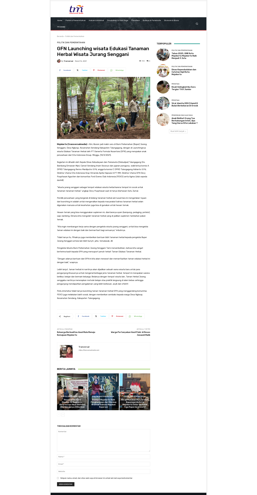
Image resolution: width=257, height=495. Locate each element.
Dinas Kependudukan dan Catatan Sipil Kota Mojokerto (184, 72)
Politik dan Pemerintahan (74, 36)
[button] (197, 24)
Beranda (60, 36)
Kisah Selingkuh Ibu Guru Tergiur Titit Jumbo (184, 88)
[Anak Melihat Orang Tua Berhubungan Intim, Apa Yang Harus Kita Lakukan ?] (163, 119)
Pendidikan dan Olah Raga (182, 115)
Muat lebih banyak (177, 131)
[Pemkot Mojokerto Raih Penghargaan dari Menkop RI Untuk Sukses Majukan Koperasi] (103, 391)
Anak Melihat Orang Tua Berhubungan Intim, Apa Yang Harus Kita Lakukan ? (185, 120)
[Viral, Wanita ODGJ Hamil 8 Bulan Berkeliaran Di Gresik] (163, 103)
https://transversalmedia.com (89, 350)
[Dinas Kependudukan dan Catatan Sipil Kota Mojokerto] (163, 70)
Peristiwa (175, 84)
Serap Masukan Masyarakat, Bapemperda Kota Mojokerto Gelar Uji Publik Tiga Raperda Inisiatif (135, 403)
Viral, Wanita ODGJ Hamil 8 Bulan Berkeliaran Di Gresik (185, 104)
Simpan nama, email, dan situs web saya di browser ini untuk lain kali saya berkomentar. (96, 478)
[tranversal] (59, 61)
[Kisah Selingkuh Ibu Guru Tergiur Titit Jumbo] (163, 86)
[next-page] (63, 414)
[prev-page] (58, 414)
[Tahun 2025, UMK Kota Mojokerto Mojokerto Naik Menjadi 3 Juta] (163, 54)
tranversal (68, 61)
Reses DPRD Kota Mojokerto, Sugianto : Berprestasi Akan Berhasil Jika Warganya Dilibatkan (72, 403)
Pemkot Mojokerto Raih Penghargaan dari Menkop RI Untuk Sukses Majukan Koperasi (103, 403)
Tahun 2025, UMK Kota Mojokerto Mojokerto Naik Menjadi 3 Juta (184, 55)
